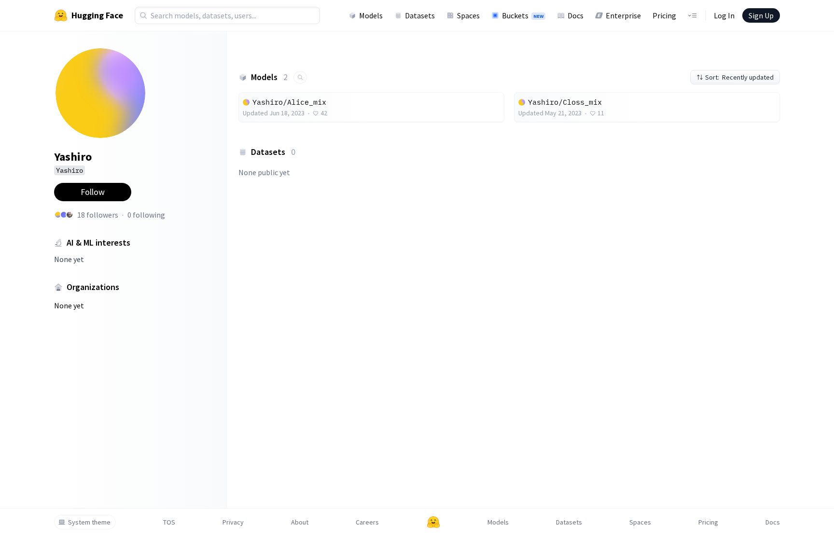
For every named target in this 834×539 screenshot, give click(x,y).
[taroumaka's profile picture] (64, 215)
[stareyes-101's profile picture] (69, 215)
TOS (169, 522)
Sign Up (761, 15)
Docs (576, 15)
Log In (724, 15)
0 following (146, 215)
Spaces (468, 15)
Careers (367, 522)
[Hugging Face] (433, 522)
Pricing (664, 15)
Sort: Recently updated (739, 77)
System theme (89, 522)
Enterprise (623, 15)
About (299, 522)
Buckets (522, 15)
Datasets (420, 15)
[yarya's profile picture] (58, 215)
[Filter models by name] (300, 77)
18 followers (97, 215)
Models (371, 15)
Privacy (233, 522)
